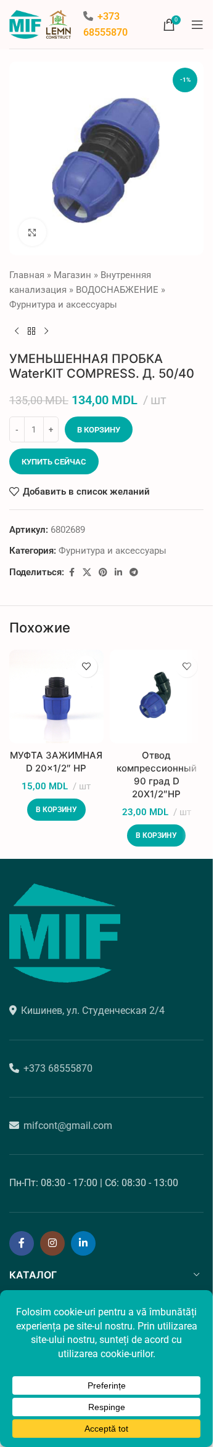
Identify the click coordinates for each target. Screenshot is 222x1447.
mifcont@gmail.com (67, 1125)
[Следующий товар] (46, 331)
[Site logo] (40, 23)
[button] (56, 810)
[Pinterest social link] (103, 572)
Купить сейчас (54, 461)
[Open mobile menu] (197, 24)
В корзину (98, 429)
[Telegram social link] (134, 572)
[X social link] (87, 572)
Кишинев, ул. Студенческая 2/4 (93, 1010)
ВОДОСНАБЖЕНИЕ (117, 289)
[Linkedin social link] (118, 572)
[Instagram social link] (52, 1243)
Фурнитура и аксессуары (63, 304)
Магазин (72, 275)
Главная (26, 275)
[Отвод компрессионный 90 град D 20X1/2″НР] (157, 697)
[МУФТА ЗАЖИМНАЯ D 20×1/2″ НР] (56, 697)
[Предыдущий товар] (16, 331)
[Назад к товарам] (31, 331)
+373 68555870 (57, 1068)
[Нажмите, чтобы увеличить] (32, 232)
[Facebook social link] (71, 572)
